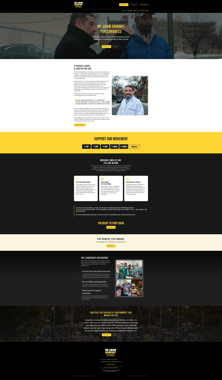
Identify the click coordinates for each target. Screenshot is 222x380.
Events (139, 10)
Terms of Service (144, 375)
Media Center (131, 375)
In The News (143, 10)
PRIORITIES (135, 10)
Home (123, 10)
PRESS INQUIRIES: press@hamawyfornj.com (112, 361)
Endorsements (130, 10)
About (126, 10)
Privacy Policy (137, 375)
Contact (147, 10)
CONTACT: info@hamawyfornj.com (109, 359)
